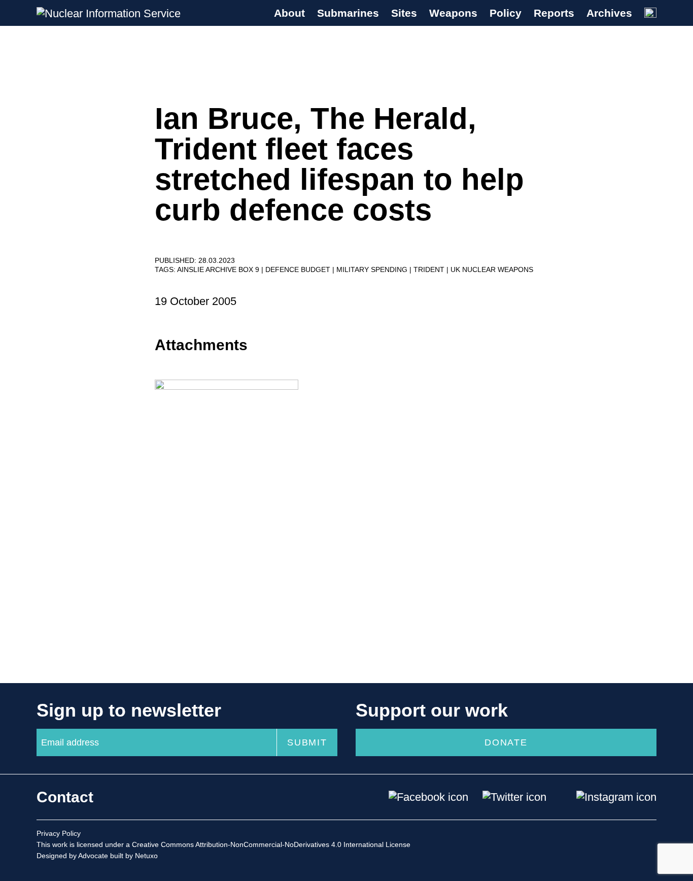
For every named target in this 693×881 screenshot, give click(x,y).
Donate (506, 742)
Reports (554, 13)
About (289, 13)
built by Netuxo (134, 856)
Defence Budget (298, 269)
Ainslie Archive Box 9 (219, 269)
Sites (404, 13)
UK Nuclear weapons (492, 269)
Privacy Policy (59, 833)
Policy (506, 13)
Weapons (453, 13)
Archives (609, 13)
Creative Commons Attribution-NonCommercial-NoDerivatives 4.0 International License (271, 844)
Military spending (372, 269)
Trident (429, 269)
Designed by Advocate (72, 856)
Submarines (348, 13)
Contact (65, 797)
